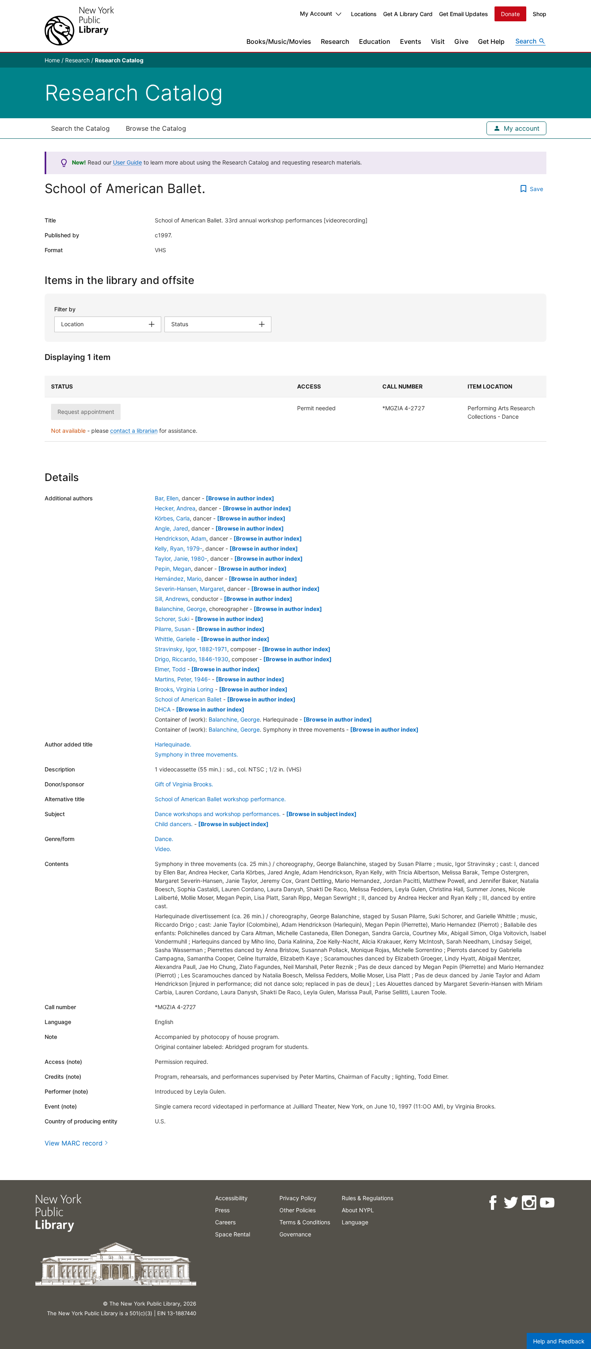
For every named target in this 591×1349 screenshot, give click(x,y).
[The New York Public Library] (79, 25)
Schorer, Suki (172, 618)
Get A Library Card (408, 13)
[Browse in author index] (240, 498)
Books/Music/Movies (278, 41)
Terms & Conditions (304, 1222)
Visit (438, 41)
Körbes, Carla (172, 518)
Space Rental (232, 1234)
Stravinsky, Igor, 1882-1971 (191, 649)
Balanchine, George (180, 608)
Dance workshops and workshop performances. (218, 813)
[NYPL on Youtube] (546, 1203)
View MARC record (74, 1143)
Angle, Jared (171, 528)
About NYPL (358, 1210)
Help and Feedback (559, 1341)
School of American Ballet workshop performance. (220, 799)
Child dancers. (174, 824)
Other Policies (297, 1210)
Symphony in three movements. (196, 754)
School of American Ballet (188, 699)
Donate (510, 13)
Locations (364, 13)
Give (461, 41)
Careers (225, 1222)
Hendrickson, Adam (180, 538)
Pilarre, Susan (173, 628)
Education (374, 41)
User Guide (127, 162)
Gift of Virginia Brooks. (184, 784)
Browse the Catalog (156, 128)
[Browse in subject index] (321, 813)
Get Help (491, 41)
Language (355, 1222)
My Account (316, 13)
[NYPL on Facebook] (492, 1203)
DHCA (162, 709)
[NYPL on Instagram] (528, 1203)
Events (410, 41)
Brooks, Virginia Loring (184, 689)
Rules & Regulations (367, 1198)
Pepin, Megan (173, 568)
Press (222, 1210)
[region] (295, 408)
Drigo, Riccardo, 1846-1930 (191, 659)
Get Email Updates (463, 13)
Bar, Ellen (167, 498)
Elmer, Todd (170, 669)
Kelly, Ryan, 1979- (178, 548)
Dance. (164, 838)
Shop (539, 13)
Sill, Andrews (171, 598)
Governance (295, 1234)
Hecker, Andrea (175, 508)
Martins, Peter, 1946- (182, 679)
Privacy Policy (297, 1198)
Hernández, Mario (178, 578)
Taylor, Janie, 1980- (181, 558)
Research (335, 41)
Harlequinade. (173, 744)
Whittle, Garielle (175, 638)
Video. (163, 848)
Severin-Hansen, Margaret (189, 588)
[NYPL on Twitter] (510, 1203)
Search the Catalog (80, 128)
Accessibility (231, 1198)
